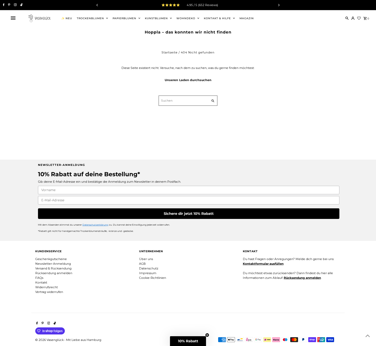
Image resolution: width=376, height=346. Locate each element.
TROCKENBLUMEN (90, 18)
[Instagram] (15, 5)
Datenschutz (148, 268)
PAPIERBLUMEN (124, 18)
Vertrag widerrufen (49, 292)
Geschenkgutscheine (51, 259)
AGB (142, 264)
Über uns (146, 259)
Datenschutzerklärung (95, 224)
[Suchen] (347, 18)
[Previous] (97, 5)
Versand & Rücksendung (53, 268)
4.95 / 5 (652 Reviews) (202, 5)
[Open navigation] (13, 18)
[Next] (279, 5)
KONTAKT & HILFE (217, 18)
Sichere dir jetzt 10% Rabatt (189, 213)
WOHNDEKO (185, 18)
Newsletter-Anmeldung (53, 264)
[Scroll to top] (367, 335)
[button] (188, 341)
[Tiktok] (21, 5)
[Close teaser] (207, 335)
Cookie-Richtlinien (152, 278)
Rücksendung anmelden (53, 273)
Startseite (170, 52)
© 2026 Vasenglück (49, 340)
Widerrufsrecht (46, 287)
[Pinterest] (8, 5)
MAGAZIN (247, 18)
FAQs (39, 278)
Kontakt (41, 282)
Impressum (147, 273)
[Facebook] (3, 5)
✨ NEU (66, 18)
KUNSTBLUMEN (156, 18)
